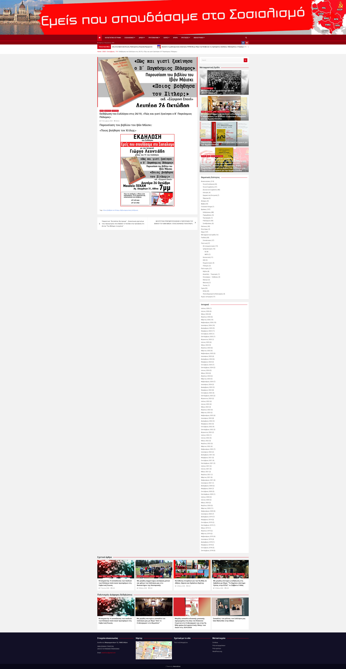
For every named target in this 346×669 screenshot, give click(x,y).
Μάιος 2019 (205, 528)
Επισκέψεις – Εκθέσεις (210, 277)
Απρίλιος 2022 (206, 443)
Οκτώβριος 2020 (206, 491)
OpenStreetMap (161, 657)
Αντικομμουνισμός (209, 246)
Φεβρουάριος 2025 (207, 353)
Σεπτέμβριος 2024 (207, 367)
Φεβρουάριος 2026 (207, 322)
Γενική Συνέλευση (208, 184)
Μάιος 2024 (205, 373)
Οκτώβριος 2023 (206, 393)
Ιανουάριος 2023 (206, 418)
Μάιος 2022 (205, 441)
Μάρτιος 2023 (205, 412)
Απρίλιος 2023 (206, 410)
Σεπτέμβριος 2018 (207, 550)
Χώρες (166, 38)
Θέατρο (205, 280)
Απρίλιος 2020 (206, 505)
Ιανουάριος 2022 (206, 452)
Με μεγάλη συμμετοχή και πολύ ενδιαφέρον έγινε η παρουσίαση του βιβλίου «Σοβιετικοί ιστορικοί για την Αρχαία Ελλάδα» (223, 116)
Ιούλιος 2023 (205, 401)
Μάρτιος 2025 (205, 351)
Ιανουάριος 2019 (206, 539)
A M (113, 588)
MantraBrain (176, 666)
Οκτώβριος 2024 (206, 365)
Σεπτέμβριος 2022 (207, 429)
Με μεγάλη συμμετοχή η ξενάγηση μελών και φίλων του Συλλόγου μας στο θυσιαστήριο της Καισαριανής (153, 583)
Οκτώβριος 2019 (206, 522)
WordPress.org (217, 651)
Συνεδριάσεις (207, 223)
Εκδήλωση (135, 210)
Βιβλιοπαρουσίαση (125, 210)
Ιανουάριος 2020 (206, 514)
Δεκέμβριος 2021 (206, 455)
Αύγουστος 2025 (206, 339)
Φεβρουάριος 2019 (207, 536)
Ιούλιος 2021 (205, 466)
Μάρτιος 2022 (205, 446)
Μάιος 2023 (205, 407)
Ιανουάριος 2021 (206, 483)
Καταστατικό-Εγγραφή (113, 38)
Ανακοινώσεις (205, 181)
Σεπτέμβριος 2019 (207, 525)
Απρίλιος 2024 (206, 376)
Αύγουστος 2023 (206, 398)
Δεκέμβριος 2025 (206, 328)
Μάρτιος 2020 (205, 508)
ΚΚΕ (204, 260)
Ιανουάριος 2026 (206, 325)
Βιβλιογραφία (198, 38)
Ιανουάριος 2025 (206, 356)
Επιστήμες (204, 229)
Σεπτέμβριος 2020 (207, 494)
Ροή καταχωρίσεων (218, 645)
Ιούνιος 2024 (205, 370)
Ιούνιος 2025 (205, 342)
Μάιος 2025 (205, 345)
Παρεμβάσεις (207, 215)
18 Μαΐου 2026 (142, 588)
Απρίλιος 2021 (206, 474)
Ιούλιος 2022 (205, 435)
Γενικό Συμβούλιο (208, 187)
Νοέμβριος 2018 (206, 545)
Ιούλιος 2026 (205, 308)
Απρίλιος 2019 (206, 531)
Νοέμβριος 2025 (206, 331)
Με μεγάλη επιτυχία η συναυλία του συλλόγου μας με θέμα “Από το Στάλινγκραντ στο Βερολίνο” (151, 620)
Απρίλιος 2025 (206, 348)
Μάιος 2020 (205, 502)
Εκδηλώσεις (108, 110)
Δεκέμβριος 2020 (206, 486)
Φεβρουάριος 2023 (207, 415)
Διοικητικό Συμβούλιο (210, 190)
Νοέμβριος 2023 (206, 390)
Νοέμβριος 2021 (206, 457)
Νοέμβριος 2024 (206, 362)
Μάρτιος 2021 (205, 477)
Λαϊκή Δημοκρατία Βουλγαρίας (213, 294)
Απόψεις (203, 156)
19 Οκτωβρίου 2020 (107, 121)
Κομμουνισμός (207, 263)
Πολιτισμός (115, 110)
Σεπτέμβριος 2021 (207, 463)
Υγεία (203, 288)
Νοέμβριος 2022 (206, 424)
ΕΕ (205, 252)
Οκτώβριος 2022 (206, 426)
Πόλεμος (206, 266)
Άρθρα (175, 38)
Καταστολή (206, 257)
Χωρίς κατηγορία (206, 297)
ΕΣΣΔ (204, 291)
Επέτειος (204, 226)
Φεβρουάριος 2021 (207, 480)
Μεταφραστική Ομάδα (207, 88)
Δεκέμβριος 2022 (206, 421)
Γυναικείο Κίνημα (206, 206)
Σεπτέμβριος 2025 (207, 336)
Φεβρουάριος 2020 (207, 511)
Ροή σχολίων (216, 648)
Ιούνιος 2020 (205, 500)
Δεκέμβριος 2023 (206, 387)
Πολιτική (204, 243)
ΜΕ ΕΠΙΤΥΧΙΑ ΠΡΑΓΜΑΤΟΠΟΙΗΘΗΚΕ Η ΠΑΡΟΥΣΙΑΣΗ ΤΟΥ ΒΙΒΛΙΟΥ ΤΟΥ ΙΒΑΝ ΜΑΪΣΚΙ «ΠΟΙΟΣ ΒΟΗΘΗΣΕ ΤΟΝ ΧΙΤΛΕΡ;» (173, 222)
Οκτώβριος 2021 (206, 460)
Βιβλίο (101, 110)
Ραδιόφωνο (206, 221)
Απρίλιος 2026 (206, 317)
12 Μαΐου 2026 (181, 586)
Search (245, 60)
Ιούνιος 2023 (205, 404)
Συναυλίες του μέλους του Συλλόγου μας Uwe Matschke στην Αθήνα (229, 619)
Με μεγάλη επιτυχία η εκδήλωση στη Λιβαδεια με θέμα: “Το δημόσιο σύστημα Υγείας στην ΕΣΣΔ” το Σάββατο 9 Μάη (229, 583)
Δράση (141, 38)
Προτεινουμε (153, 38)
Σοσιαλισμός (129, 38)
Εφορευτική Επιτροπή (210, 195)
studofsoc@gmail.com (108, 653)
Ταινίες (205, 285)
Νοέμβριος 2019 (206, 519)
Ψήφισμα (206, 198)
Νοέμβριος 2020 (206, 488)
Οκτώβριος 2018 (206, 548)
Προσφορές (207, 218)
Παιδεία (203, 237)
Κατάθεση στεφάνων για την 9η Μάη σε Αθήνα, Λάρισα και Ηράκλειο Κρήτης (191, 582)
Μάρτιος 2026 (205, 320)
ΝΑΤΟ (206, 254)
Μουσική (206, 282)
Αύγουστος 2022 (206, 432)
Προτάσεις (185, 38)
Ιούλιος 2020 (205, 497)
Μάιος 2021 (205, 472)
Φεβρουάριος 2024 (207, 381)
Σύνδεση (215, 642)
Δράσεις (204, 209)
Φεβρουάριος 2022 (207, 449)
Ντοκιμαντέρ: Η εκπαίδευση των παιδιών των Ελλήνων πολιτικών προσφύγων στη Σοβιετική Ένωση (115, 583)
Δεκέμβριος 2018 (206, 542)
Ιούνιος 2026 (205, 311)
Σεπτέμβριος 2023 (207, 396)
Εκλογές (205, 192)
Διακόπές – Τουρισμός (210, 274)
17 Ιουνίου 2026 (104, 588)
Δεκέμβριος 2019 (206, 517)
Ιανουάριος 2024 (206, 384)
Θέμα (214, 111)
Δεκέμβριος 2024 (206, 359)
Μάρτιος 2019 (205, 533)
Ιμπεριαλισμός (207, 249)
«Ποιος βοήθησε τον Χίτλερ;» (111, 210)
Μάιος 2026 (205, 314)
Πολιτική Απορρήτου (181, 642)
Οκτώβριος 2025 (206, 334)
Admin (117, 121)
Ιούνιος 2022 (205, 438)
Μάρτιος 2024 (205, 379)
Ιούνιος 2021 (205, 469)
